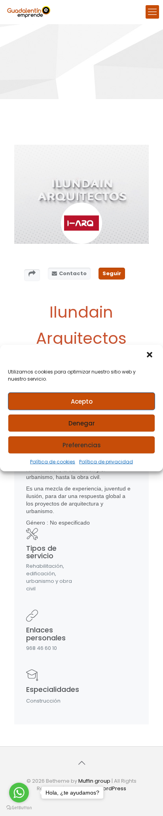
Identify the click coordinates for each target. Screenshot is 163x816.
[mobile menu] (152, 12)
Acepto (82, 401)
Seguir (111, 273)
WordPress (112, 788)
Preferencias (82, 445)
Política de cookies (52, 461)
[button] (150, 355)
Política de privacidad (106, 461)
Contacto (73, 273)
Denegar (81, 423)
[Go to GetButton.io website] (19, 807)
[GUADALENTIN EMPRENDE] (28, 12)
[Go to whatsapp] (19, 793)
